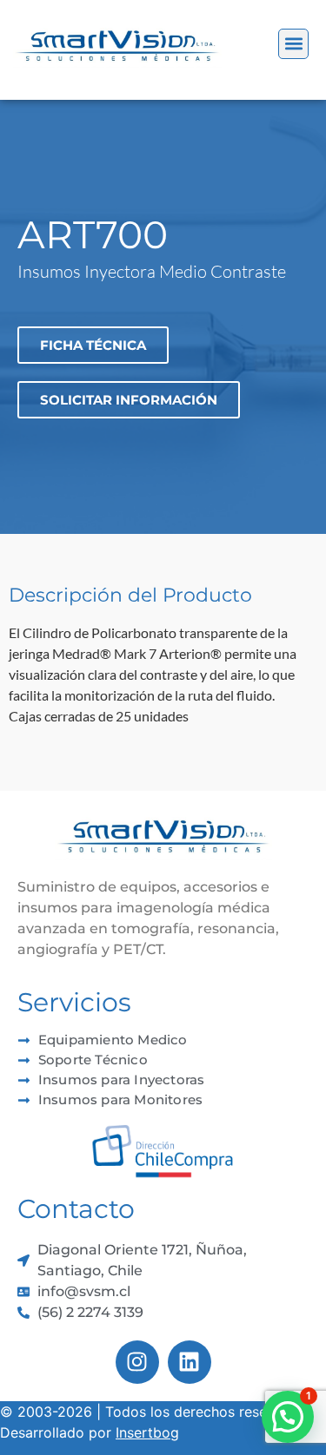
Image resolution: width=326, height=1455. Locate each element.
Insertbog (147, 1432)
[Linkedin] (189, 1362)
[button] (293, 44)
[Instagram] (137, 1362)
